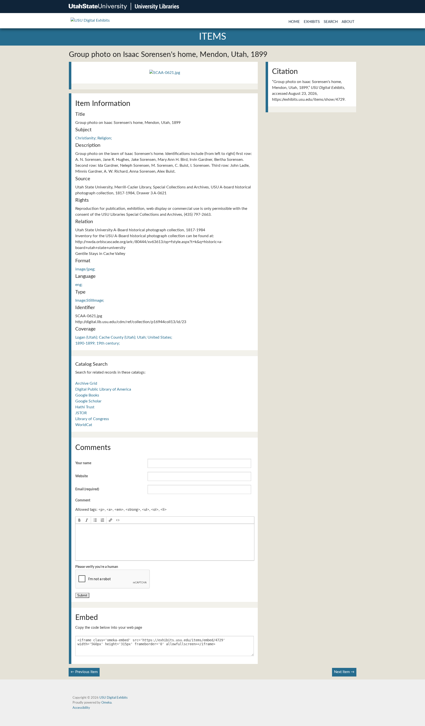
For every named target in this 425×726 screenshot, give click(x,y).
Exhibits (312, 22)
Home (294, 22)
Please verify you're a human (96, 567)
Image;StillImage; (89, 300)
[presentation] (79, 520)
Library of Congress (92, 419)
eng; (78, 285)
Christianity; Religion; (93, 138)
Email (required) (87, 489)
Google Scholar (88, 401)
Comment (82, 500)
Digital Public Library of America (103, 389)
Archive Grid (86, 383)
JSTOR (81, 413)
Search (331, 22)
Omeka (106, 702)
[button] (79, 520)
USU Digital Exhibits (113, 697)
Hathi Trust (84, 407)
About (348, 22)
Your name (83, 463)
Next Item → (344, 672)
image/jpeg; (85, 269)
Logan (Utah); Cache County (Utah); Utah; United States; (123, 337)
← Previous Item (84, 672)
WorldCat (83, 425)
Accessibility (81, 707)
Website (81, 476)
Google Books (87, 395)
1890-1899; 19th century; (97, 343)
